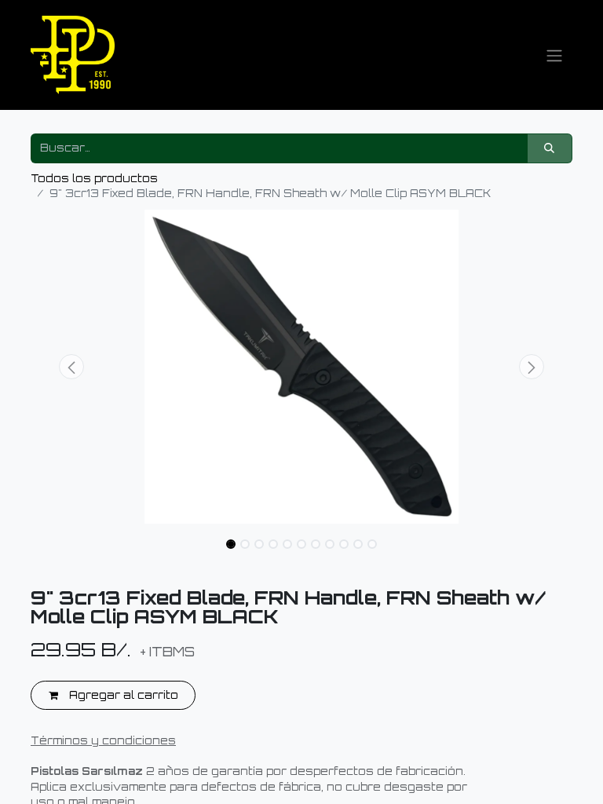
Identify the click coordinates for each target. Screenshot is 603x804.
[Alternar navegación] (554, 54)
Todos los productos (94, 178)
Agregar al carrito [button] (122, 695)
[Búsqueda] (549, 148)
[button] (71, 366)
